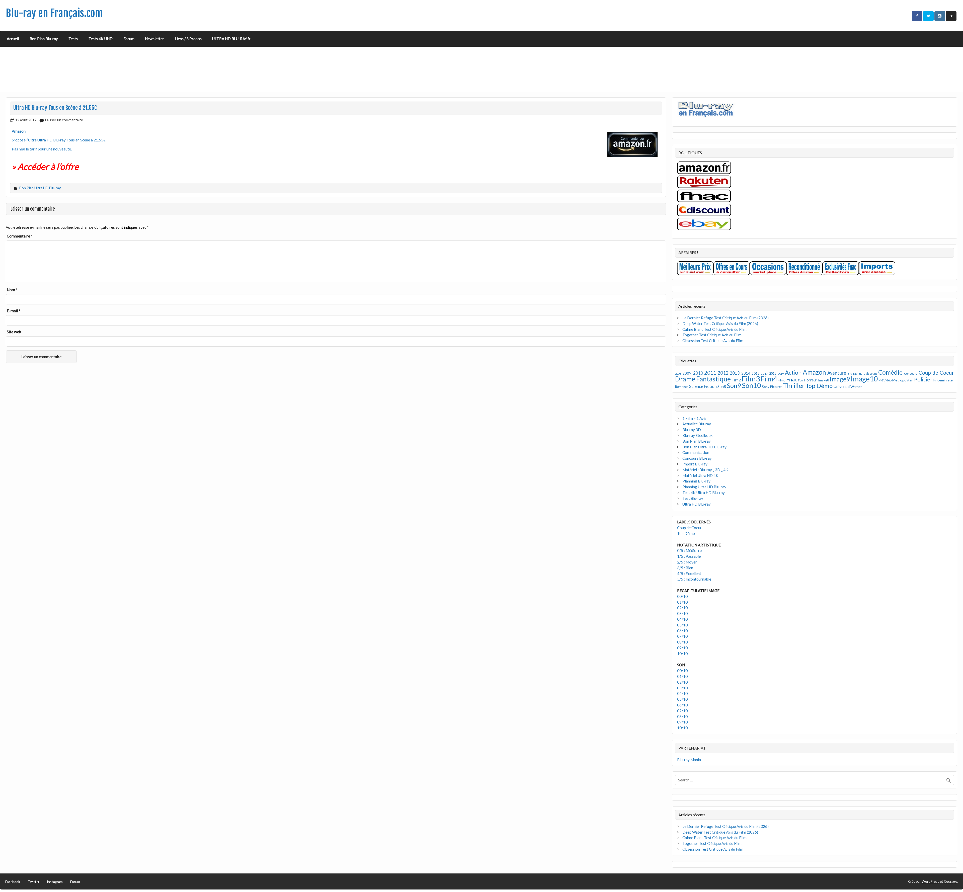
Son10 (751, 385)
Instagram (55, 881)
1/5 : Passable (689, 556)
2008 (678, 373)
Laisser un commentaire (64, 120)
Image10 (864, 378)
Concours (910, 373)
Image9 (840, 379)
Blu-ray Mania (689, 759)
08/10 (682, 642)
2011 (710, 373)
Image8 (823, 380)
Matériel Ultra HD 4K (700, 475)
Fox (800, 380)
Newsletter (154, 38)
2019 (781, 373)
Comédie (890, 372)
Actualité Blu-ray (696, 424)
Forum (128, 38)
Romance (681, 387)
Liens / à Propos (188, 38)
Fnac (791, 379)
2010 (698, 373)
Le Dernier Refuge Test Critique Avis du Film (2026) (725, 317)
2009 (686, 373)
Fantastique (713, 379)
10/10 (682, 653)
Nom (12, 289)
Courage (950, 881)
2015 (756, 373)
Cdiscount (870, 373)
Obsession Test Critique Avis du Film (712, 340)
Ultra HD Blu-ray (696, 504)
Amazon (814, 372)
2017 (764, 373)
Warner (856, 386)
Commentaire (20, 236)
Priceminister (943, 380)
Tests (73, 38)
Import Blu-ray (694, 464)
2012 (723, 373)
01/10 (682, 602)
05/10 (682, 625)
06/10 (682, 630)
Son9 (734, 385)
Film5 (781, 380)
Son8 (721, 386)
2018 (772, 373)
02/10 (682, 607)
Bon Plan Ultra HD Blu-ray (40, 188)
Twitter (33, 881)
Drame (685, 379)
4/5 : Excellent (689, 573)
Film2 (736, 380)
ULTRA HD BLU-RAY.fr (231, 38)
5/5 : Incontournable (694, 579)
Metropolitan (902, 380)
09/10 (682, 647)
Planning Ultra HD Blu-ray (704, 486)
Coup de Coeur (936, 373)
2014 (745, 373)
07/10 (682, 636)
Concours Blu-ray (697, 458)
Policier (923, 379)
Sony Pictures (772, 387)
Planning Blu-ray (696, 481)
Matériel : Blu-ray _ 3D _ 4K (705, 469)
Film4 (769, 379)
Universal (841, 386)
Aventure (836, 373)
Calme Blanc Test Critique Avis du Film (714, 329)
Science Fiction (703, 386)
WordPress (930, 881)
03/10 (682, 613)
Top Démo (819, 385)
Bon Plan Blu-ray (44, 38)
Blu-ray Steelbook (697, 435)
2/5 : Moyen (687, 562)
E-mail (13, 310)
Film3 (751, 378)
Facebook (12, 881)
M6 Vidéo (885, 380)
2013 (735, 373)
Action (793, 372)
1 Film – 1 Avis (694, 418)
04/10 (682, 619)
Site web (14, 332)
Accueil (13, 38)
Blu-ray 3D (855, 373)
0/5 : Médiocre (689, 550)
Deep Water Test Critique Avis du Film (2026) (720, 323)
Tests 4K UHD (101, 38)
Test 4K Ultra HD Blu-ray (703, 492)
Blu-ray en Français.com (54, 13)
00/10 (682, 596)
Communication (695, 452)
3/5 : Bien (685, 567)
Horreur (810, 380)
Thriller (794, 385)
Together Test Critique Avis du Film (712, 335)
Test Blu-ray (692, 498)
